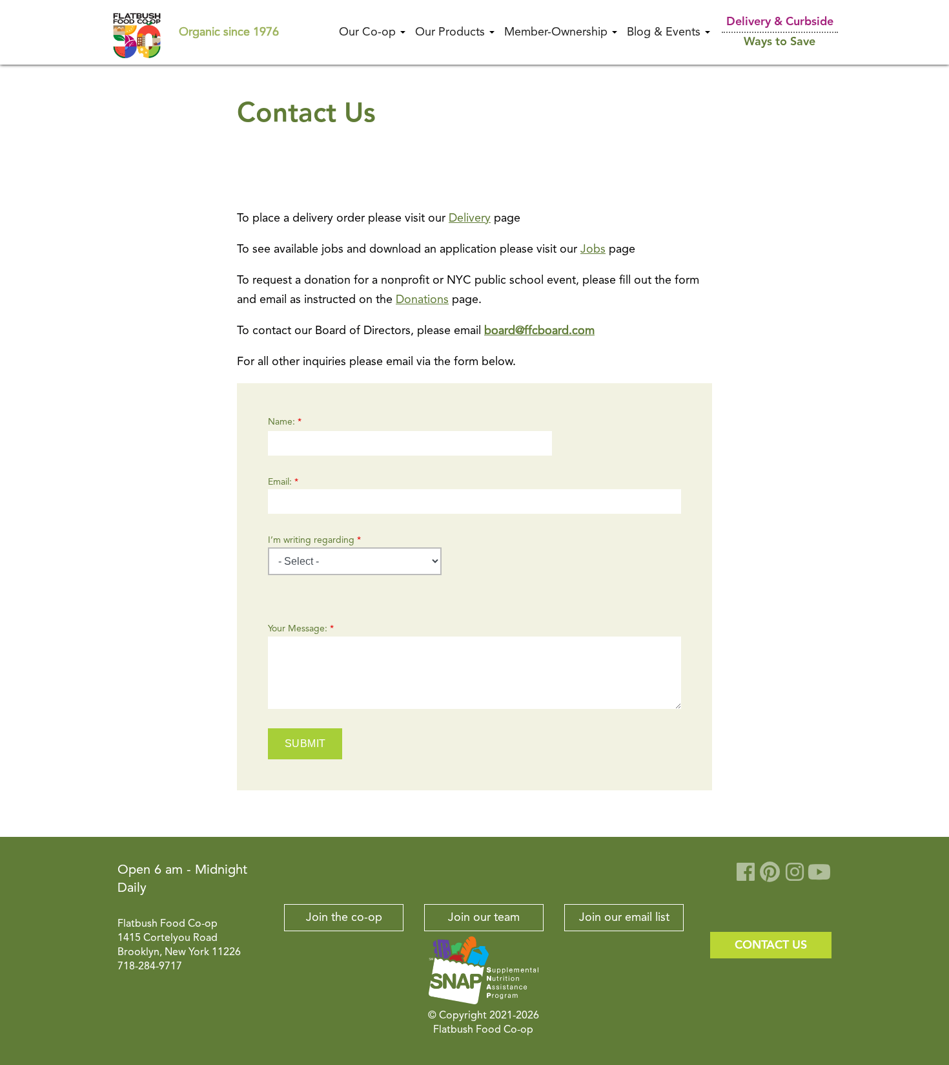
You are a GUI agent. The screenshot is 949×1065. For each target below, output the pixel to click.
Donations (422, 300)
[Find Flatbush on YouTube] (819, 877)
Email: (283, 482)
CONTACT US (771, 945)
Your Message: (301, 628)
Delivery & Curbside (779, 22)
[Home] (137, 32)
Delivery (470, 218)
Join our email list (624, 917)
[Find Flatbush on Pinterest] (770, 877)
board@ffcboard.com (539, 331)
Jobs (593, 249)
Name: (284, 422)
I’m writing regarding (314, 540)
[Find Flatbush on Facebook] (745, 877)
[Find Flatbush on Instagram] (794, 877)
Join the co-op (344, 917)
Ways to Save (779, 42)
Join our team (484, 917)
